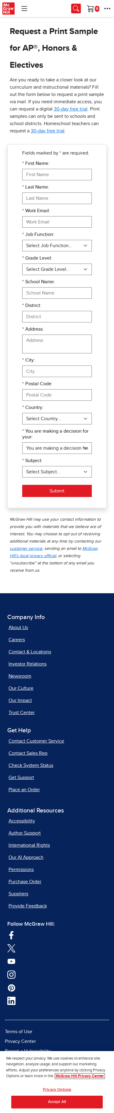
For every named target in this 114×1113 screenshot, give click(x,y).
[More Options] (107, 8)
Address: (33, 329)
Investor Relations (28, 664)
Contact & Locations (30, 651)
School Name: (38, 281)
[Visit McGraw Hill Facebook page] (11, 934)
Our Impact (20, 700)
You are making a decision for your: (55, 434)
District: (31, 305)
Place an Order (24, 789)
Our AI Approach (26, 857)
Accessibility (22, 821)
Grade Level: (37, 258)
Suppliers (18, 893)
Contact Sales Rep (28, 753)
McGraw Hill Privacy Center (80, 1076)
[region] (57, 1082)
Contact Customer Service (36, 741)
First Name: (36, 163)
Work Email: (36, 210)
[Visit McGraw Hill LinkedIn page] (11, 1000)
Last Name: (35, 187)
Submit (57, 490)
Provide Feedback (28, 906)
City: (28, 360)
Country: (32, 407)
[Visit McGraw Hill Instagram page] (11, 974)
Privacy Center (20, 1041)
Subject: (32, 460)
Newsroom (20, 676)
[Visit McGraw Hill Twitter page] (11, 947)
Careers (17, 639)
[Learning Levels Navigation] (24, 8)
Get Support (21, 777)
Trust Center (22, 712)
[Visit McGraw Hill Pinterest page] (11, 987)
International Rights (29, 845)
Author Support (25, 833)
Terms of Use (18, 1031)
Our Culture (21, 688)
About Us (18, 627)
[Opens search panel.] (76, 8)
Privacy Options (57, 1090)
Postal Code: (37, 383)
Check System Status (31, 765)
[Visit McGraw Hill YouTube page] (11, 960)
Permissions (21, 869)
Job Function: (38, 234)
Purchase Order (25, 881)
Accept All (57, 1102)
